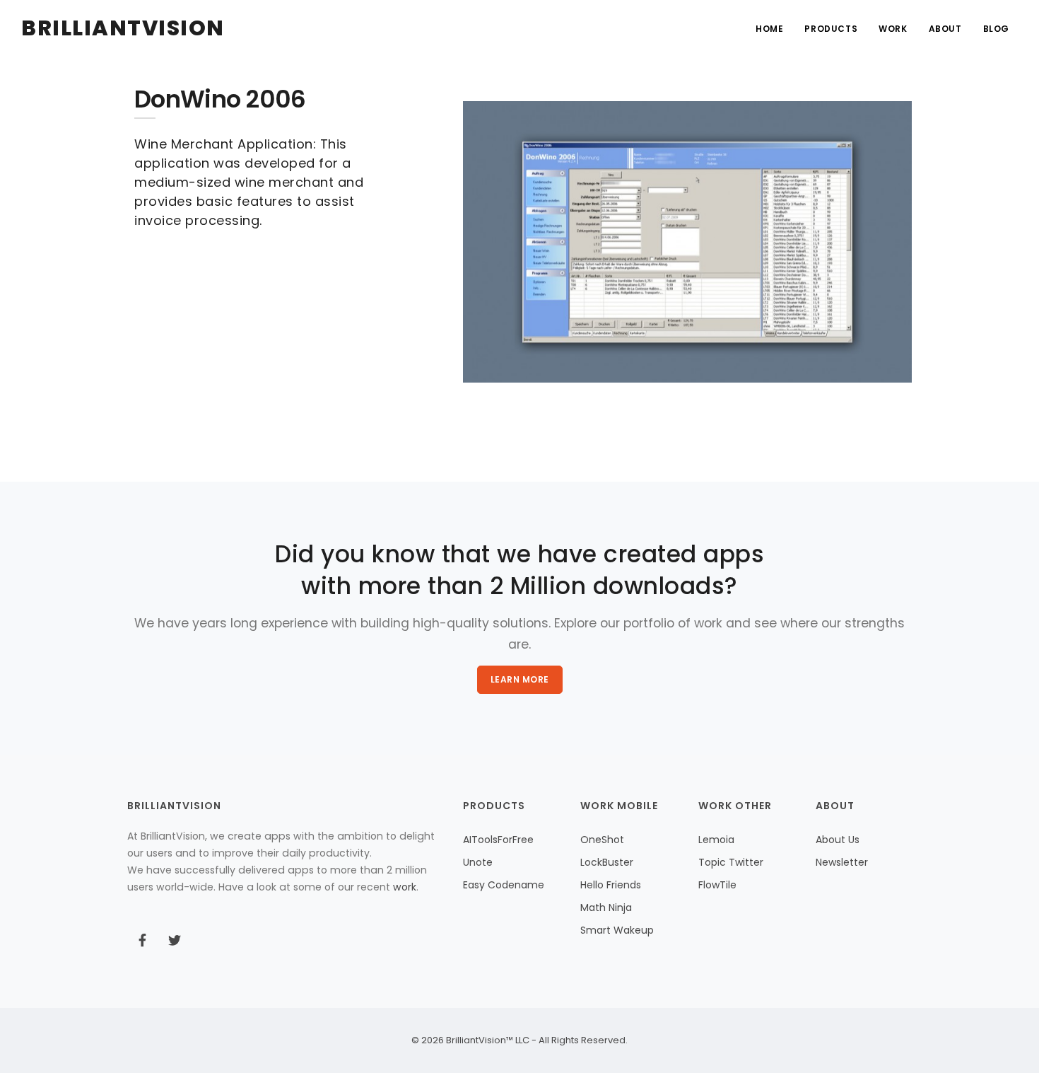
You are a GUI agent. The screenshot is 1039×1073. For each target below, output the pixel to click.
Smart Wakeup (617, 930)
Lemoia (716, 840)
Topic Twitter (730, 862)
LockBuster (606, 862)
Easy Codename (503, 885)
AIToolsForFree (498, 840)
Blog (996, 29)
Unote (478, 862)
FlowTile (717, 885)
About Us (837, 840)
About (945, 29)
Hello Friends (610, 885)
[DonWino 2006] (687, 241)
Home (769, 29)
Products (830, 29)
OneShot (602, 840)
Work (893, 29)
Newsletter (842, 862)
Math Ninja (606, 907)
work (404, 887)
